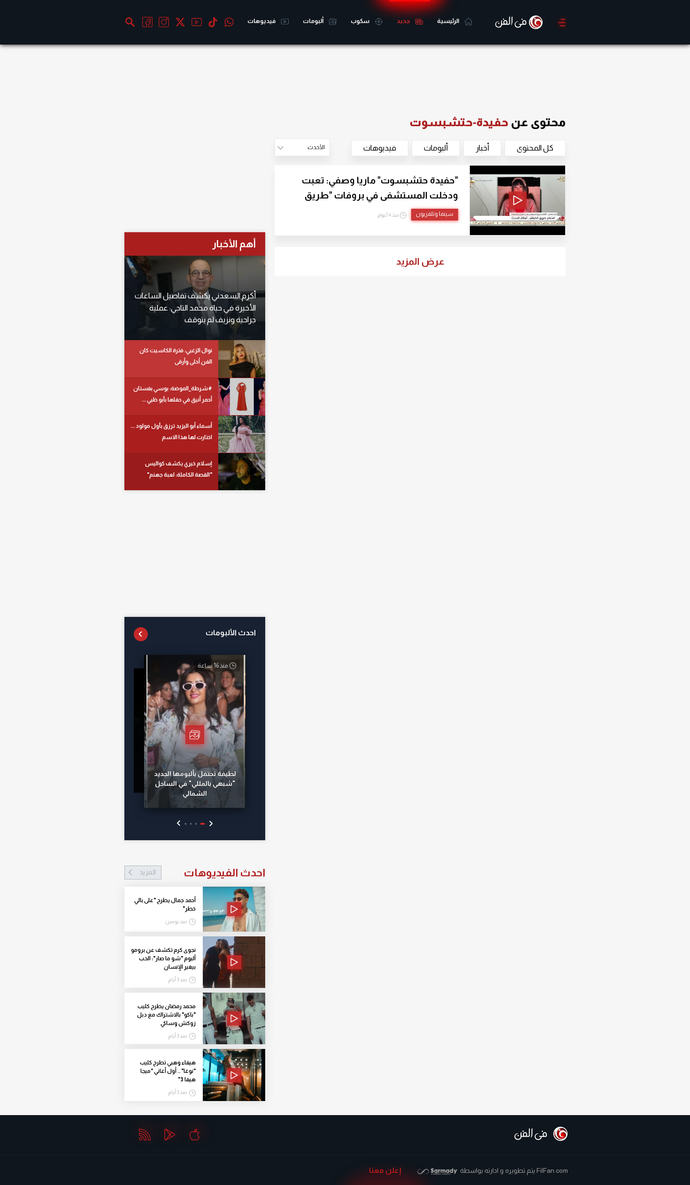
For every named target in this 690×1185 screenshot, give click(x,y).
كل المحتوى (535, 148)
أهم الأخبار (234, 243)
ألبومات (313, 20)
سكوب (360, 20)
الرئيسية (448, 20)
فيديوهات (261, 20)
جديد (404, 20)
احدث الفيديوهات (202, 872)
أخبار (482, 148)
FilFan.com (552, 1170)
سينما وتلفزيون (434, 214)
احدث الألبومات (231, 633)
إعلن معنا (385, 1170)
